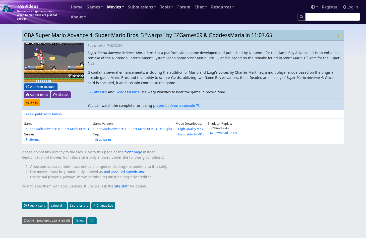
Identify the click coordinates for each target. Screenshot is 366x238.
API (92, 221)
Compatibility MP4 (191, 134)
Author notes (38, 95)
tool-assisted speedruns (124, 171)
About (77, 17)
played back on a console (174, 105)
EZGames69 (97, 92)
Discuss (62, 95)
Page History (36, 205)
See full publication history (43, 114)
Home (76, 7)
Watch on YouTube (42, 87)
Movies (114, 7)
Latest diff (57, 205)
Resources (221, 7)
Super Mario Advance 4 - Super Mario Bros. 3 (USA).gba (132, 129)
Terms (79, 221)
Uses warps (103, 139)
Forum (183, 7)
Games (93, 7)
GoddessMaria (128, 92)
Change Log (104, 205)
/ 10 (34, 103)
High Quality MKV (190, 129)
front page (133, 152)
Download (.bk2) (225, 133)
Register (330, 7)
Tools (165, 7)
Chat (199, 7)
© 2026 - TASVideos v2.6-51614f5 (47, 221)
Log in (352, 7)
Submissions (140, 7)
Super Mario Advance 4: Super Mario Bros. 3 (57, 129)
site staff (121, 186)
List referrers (79, 205)
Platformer (33, 139)
